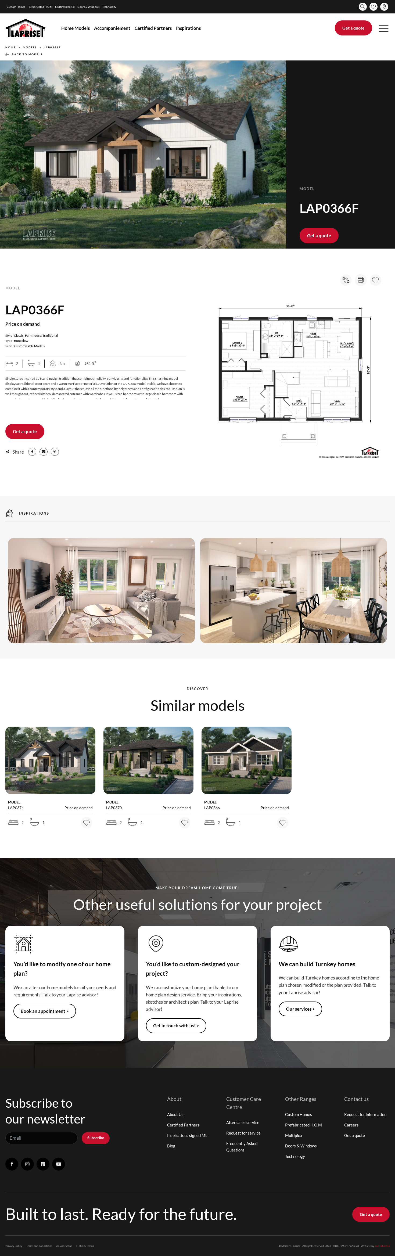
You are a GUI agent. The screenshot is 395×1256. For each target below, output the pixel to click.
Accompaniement (112, 28)
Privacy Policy (13, 1245)
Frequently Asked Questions (241, 1146)
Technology (109, 6)
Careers (351, 1124)
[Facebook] (32, 452)
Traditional (50, 335)
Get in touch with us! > (176, 1025)
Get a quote (353, 27)
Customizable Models (29, 346)
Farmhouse (33, 335)
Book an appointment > (45, 1011)
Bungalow (21, 341)
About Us (175, 1114)
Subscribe (95, 1137)
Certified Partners (153, 28)
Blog (171, 1145)
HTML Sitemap (85, 1245)
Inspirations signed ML (187, 1135)
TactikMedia (382, 1245)
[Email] (44, 452)
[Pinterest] (55, 452)
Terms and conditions (39, 1245)
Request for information (365, 1114)
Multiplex (293, 1135)
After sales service (242, 1122)
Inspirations (188, 28)
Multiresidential (65, 6)
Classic (19, 335)
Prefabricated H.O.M (40, 6)
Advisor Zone (64, 1245)
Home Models (75, 28)
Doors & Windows (88, 6)
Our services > (300, 1009)
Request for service (243, 1133)
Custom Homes (16, 6)
